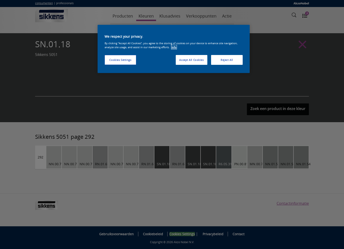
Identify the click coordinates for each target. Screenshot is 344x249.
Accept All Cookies (191, 60)
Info (174, 47)
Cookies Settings (120, 60)
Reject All (227, 60)
